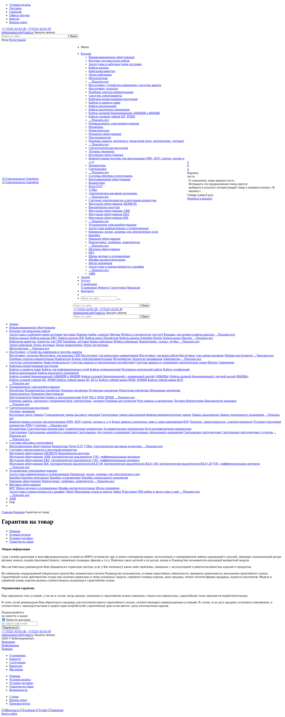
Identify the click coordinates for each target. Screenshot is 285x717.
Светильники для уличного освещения (103, 432)
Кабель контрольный (102, 106)
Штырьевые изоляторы (165, 390)
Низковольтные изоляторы (42, 390)
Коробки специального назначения (105, 477)
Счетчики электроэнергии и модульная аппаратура (122, 200)
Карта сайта (9, 713)
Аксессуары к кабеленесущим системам (115, 64)
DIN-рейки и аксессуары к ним (158, 491)
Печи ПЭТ (96, 186)
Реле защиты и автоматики (155, 400)
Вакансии (133, 287)
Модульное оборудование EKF (109, 214)
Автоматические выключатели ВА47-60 (76, 463)
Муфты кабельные (126, 341)
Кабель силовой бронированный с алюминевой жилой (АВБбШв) (125, 376)
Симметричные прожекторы (84, 428)
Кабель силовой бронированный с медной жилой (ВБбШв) (209, 376)
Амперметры (171, 359)
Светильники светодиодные (202, 432)
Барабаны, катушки (76, 341)
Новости (103, 287)
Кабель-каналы (99, 67)
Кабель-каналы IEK (71, 338)
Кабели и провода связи (104, 102)
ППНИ (109, 397)
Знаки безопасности (56, 362)
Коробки (94, 235)
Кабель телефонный (176, 369)
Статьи (14, 696)
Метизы (115, 334)
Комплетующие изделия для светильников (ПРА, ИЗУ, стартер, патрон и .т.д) (60, 421)
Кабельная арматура (102, 71)
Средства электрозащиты (105, 95)
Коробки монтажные (35, 477)
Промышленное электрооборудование (114, 123)
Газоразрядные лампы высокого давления (72, 414)
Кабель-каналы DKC (44, 338)
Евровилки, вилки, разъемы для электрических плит (123, 231)
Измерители (63, 359)
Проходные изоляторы (134, 390)
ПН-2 (92, 397)
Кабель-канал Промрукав (102, 338)
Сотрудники (118, 287)
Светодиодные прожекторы (45, 428)
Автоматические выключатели (71, 456)
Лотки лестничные (95, 345)
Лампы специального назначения (242, 414)
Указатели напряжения (147, 359)
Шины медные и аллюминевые (109, 256)
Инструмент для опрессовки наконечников (109, 355)
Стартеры (40, 425)
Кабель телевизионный (105, 369)
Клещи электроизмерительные (92, 359)
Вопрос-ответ (18, 700)
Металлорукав (98, 78)
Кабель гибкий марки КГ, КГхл (77, 379)
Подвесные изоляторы (103, 390)
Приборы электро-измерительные (111, 92)
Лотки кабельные (100, 74)
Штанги (212, 362)
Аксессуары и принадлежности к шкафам (116, 266)
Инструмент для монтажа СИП (60, 355)
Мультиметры (122, 359)
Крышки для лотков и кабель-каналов (189, 334)
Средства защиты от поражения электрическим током (171, 362)
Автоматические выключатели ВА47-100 (131, 463)
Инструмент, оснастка (103, 88)
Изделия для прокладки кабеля (109, 60)
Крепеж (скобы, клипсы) (93, 334)
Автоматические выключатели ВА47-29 (185, 463)
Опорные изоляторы (74, 390)
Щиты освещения (100, 263)
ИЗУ (186, 421)
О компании (89, 287)
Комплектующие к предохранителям (56, 397)
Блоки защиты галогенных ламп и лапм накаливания (147, 421)
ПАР (85, 397)
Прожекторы (97, 165)
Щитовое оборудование (104, 249)
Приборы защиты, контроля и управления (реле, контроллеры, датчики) (136, 141)
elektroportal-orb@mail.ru (17, 32)
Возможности (18, 690)
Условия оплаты (20, 679)
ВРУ (92, 252)
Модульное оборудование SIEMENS (113, 203)
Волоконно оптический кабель (142, 369)
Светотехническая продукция (108, 148)
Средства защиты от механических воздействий (103, 362)
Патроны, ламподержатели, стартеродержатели (221, 421)
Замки (117, 491)
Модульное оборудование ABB (109, 210)
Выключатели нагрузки (104, 207)
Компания (8, 641)
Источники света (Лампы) (106, 155)
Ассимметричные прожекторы (123, 428)
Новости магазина (17, 619)
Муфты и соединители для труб (142, 334)
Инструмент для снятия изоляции (201, 355)
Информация (10, 645)
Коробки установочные (65, 477)
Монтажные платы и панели (93, 491)
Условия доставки (21, 683)
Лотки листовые (44, 345)
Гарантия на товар (21, 686)
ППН (100, 397)
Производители (19, 703)
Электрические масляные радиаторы (113, 193)
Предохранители (100, 137)
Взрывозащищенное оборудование (112, 57)
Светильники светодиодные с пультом (247, 432)
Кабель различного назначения (109, 109)
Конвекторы (97, 182)
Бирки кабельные (101, 341)
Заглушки (69, 334)
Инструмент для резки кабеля (158, 355)
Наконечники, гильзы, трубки (159, 341)
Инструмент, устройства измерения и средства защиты (125, 85)
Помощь (7, 648)
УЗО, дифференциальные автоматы (116, 456)
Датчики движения (101, 151)
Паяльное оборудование (104, 238)
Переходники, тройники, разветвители (114, 242)
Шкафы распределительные (107, 259)
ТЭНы (93, 189)
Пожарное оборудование (105, 134)
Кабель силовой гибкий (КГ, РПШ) (112, 116)
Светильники (97, 168)
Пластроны (129, 491)
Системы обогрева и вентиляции (110, 175)
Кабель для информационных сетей (65, 369)
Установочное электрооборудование (112, 224)
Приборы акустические (120, 400)
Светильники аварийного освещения (52, 432)
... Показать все (99, 81)
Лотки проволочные (69, 345)
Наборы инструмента (239, 355)
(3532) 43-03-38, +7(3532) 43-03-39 (28, 28)
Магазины (16, 669)
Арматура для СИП (49, 341)
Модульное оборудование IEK (109, 217)
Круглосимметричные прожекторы (168, 428)
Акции (13, 324)
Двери (69, 491)
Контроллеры (195, 400)
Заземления (226, 362)
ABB (92, 273)
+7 (4, 28)
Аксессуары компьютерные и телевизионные (119, 228)
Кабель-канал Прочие (177, 338)
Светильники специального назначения (156, 432)
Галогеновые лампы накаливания (123, 414)
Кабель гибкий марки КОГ (165, 379)
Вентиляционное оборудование (109, 179)
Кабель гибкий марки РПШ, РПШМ (123, 379)
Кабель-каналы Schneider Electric (140, 338)
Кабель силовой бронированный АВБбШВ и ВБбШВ (124, 113)
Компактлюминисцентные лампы (168, 414)
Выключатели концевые (221, 400)
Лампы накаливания (205, 414)
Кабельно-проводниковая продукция (113, 99)
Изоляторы (96, 127)
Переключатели (99, 130)
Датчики (180, 400)
